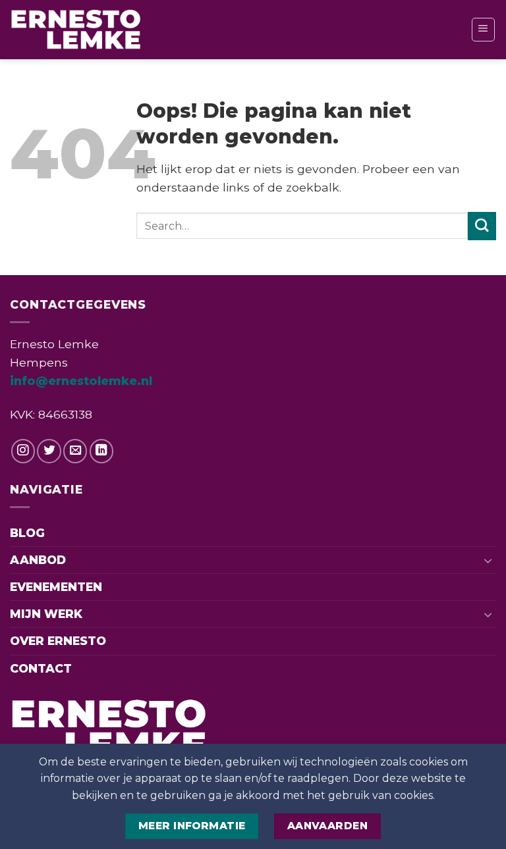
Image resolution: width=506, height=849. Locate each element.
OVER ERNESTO (58, 641)
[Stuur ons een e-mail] (75, 451)
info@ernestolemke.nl (81, 381)
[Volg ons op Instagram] (23, 451)
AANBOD (38, 560)
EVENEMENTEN (56, 587)
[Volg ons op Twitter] (49, 451)
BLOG (27, 533)
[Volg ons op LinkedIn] (101, 451)
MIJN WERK (46, 614)
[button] (483, 29)
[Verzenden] (482, 226)
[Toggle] (488, 560)
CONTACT (41, 668)
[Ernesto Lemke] (76, 29)
